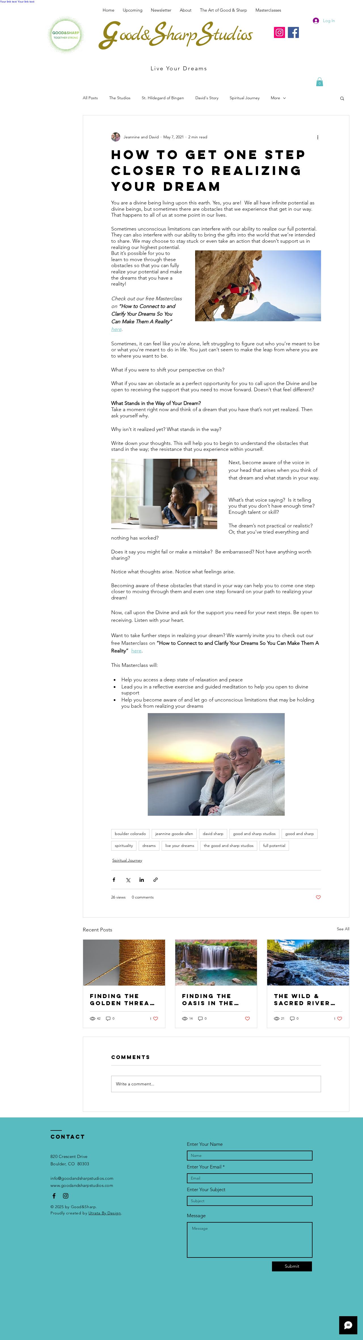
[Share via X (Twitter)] (127, 879)
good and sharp (299, 833)
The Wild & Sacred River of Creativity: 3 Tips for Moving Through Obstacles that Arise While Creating (307, 999)
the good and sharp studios (229, 845)
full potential (274, 845)
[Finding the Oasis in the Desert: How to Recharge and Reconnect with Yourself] (216, 963)
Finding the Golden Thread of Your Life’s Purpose (122, 999)
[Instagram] (279, 32)
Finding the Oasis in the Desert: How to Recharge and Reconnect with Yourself (215, 999)
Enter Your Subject (206, 1189)
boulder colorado (130, 833)
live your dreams (179, 845)
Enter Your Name (205, 1144)
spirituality (124, 845)
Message (196, 1215)
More (275, 97)
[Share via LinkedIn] (141, 879)
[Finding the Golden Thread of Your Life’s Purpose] (124, 963)
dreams (149, 845)
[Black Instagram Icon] (65, 1195)
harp (181, 35)
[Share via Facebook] (114, 879)
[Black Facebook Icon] (54, 1195)
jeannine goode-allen (174, 833)
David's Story (206, 97)
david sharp (213, 833)
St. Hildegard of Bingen (163, 97)
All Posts (90, 97)
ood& (134, 35)
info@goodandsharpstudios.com (81, 1178)
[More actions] (317, 137)
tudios (232, 35)
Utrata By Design (104, 1213)
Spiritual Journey (244, 97)
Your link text (8, 1)
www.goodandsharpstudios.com (81, 1185)
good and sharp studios (254, 833)
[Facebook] (293, 32)
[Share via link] (155, 879)
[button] (268, 10)
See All (343, 928)
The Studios (119, 97)
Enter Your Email (204, 1166)
